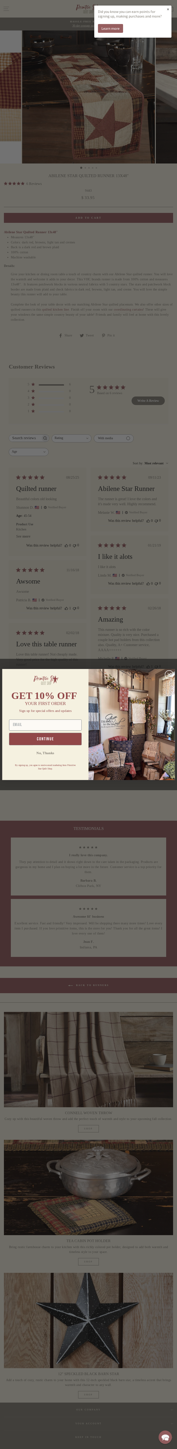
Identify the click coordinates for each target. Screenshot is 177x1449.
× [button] (168, 9)
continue (45, 739)
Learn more (110, 28)
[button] (165, 1437)
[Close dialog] (169, 675)
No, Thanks (45, 753)
